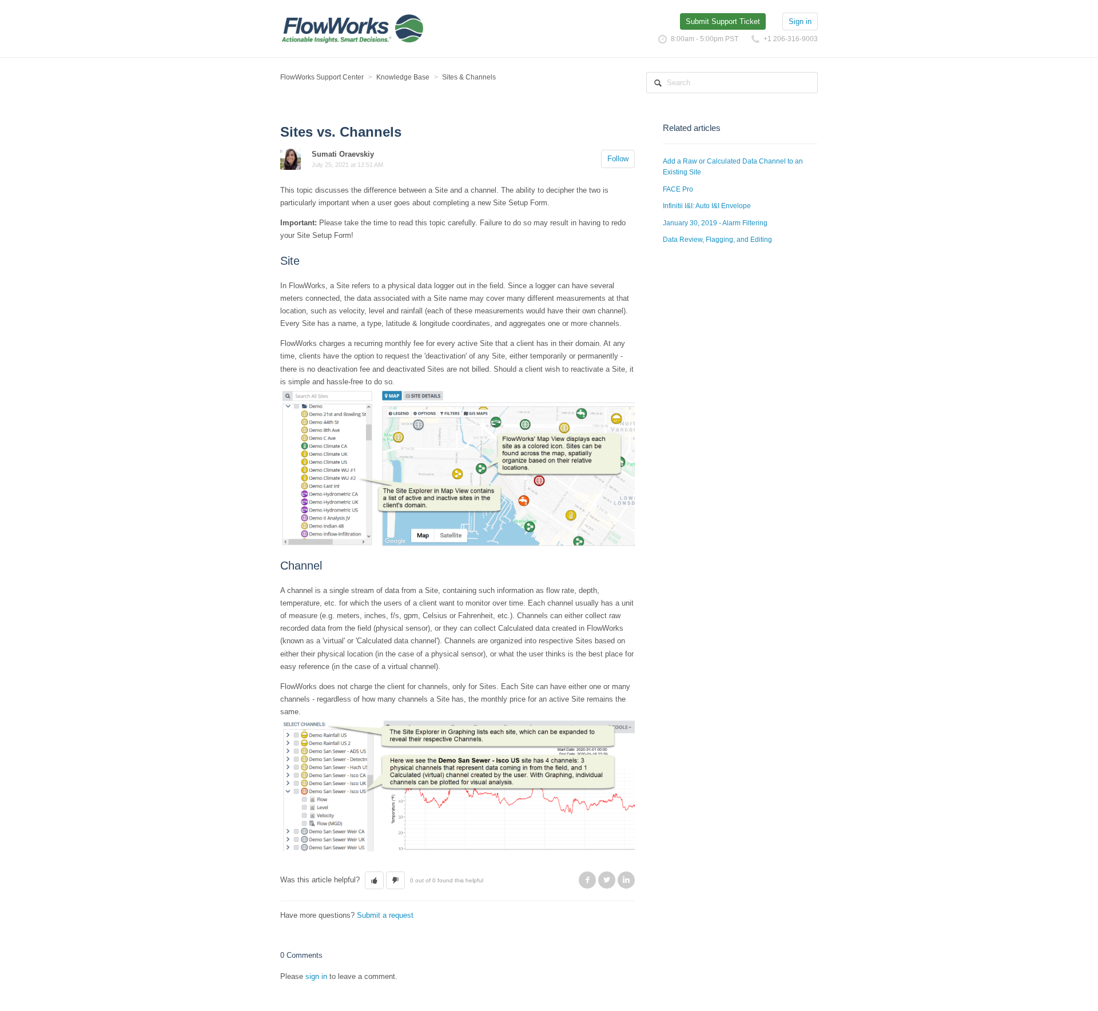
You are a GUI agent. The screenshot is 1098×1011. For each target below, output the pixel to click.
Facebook (587, 880)
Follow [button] (617, 158)
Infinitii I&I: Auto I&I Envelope (707, 206)
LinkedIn (626, 880)
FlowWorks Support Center (322, 77)
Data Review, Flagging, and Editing (717, 240)
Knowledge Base (402, 77)
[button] (374, 880)
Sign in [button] (800, 21)
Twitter (606, 880)
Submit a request (385, 915)
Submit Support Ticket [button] (723, 21)
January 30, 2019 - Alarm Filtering (715, 223)
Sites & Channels (469, 77)
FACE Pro (678, 189)
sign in (316, 976)
